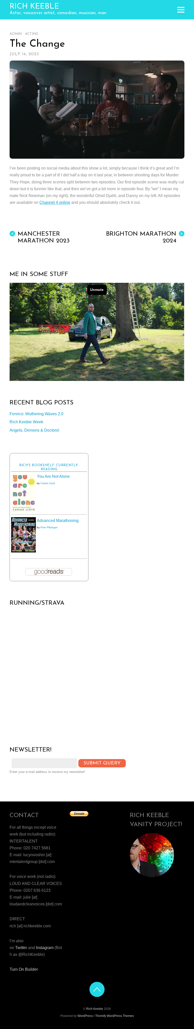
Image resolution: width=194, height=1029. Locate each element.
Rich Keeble (94, 1009)
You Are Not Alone (53, 476)
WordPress (85, 1016)
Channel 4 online (54, 202)
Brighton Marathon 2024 (144, 237)
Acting (31, 34)
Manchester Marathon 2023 (40, 237)
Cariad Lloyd (47, 483)
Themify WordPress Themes (114, 1016)
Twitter (21, 947)
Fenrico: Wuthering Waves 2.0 (36, 414)
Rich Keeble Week (26, 422)
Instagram (45, 947)
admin (16, 34)
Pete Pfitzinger (49, 527)
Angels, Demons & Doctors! (34, 430)
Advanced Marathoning (58, 520)
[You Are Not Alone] (23, 511)
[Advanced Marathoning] (23, 551)
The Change (37, 44)
